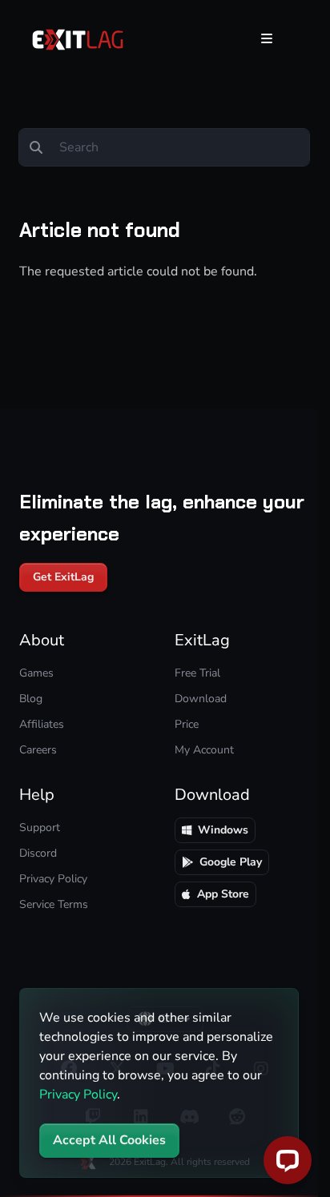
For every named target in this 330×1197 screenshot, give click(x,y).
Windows (223, 829)
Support (39, 827)
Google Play (230, 862)
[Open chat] (288, 1160)
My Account (204, 749)
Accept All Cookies (109, 1140)
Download (201, 698)
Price (187, 724)
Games (36, 673)
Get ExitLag (63, 576)
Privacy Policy (78, 1094)
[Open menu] (267, 38)
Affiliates (41, 724)
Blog (30, 698)
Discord (38, 853)
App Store (223, 894)
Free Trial (197, 673)
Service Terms (53, 904)
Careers (38, 749)
